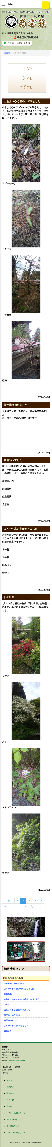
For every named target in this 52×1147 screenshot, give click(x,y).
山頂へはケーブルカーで (26, 945)
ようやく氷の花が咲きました (21, 528)
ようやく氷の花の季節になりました (19, 989)
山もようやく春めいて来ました (22, 101)
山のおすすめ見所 (26, 920)
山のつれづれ (12, 1120)
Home (7, 53)
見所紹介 (10, 1106)
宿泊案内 (10, 1093)
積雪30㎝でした (13, 460)
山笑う (7, 1004)
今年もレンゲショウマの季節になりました (22, 999)
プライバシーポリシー (15, 1133)
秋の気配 (8, 994)
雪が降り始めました (15, 404)
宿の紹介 (10, 1087)
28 (24, 906)
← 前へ (8, 900)
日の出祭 (9, 597)
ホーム (9, 1080)
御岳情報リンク (14, 968)
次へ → (34, 906)
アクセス (10, 1100)
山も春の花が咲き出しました (16, 983)
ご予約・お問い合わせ (18, 43)
